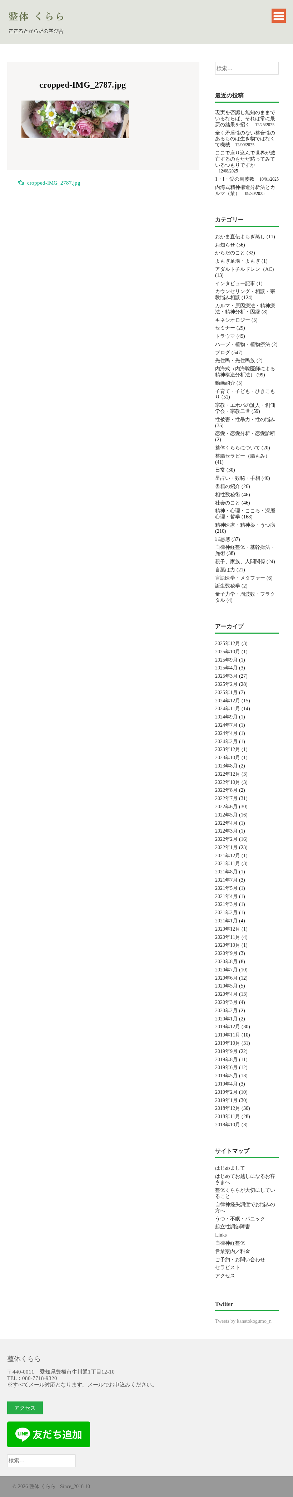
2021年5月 (226, 888)
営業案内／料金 (232, 1251)
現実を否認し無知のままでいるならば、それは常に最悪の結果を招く (245, 118)
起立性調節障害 (232, 1226)
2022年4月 (226, 823)
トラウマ (225, 336)
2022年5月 (226, 815)
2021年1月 (226, 920)
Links (221, 1235)
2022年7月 (226, 798)
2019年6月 (226, 1067)
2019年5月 (226, 1075)
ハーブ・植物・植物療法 (242, 344)
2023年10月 (227, 757)
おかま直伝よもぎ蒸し (240, 236)
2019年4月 (226, 1084)
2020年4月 (226, 994)
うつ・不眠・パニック (240, 1219)
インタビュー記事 (235, 283)
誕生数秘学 (227, 586)
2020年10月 (227, 945)
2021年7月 (226, 880)
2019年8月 (226, 1059)
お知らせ (225, 245)
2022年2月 (226, 839)
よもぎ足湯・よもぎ (237, 261)
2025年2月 (226, 684)
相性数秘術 (227, 494)
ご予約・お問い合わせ (240, 1259)
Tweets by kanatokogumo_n (243, 1321)
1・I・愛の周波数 (234, 179)
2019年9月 (226, 1051)
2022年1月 (226, 847)
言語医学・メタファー (240, 578)
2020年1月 (226, 1018)
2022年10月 (227, 782)
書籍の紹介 (227, 486)
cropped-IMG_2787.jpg (53, 183)
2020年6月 (226, 978)
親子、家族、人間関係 (240, 561)
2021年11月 (227, 863)
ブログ (222, 352)
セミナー (225, 328)
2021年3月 (226, 904)
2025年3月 (226, 676)
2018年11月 (227, 1116)
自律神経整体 (230, 1243)
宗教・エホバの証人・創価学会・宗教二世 (245, 408)
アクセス (225, 1275)
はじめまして (230, 1168)
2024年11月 (227, 708)
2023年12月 (227, 749)
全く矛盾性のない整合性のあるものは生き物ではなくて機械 (245, 139)
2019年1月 (226, 1100)
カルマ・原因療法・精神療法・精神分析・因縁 (245, 308)
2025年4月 (226, 668)
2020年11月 (227, 937)
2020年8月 (226, 961)
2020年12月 (227, 929)
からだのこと (230, 252)
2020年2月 (226, 1010)
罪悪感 (222, 539)
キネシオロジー (232, 320)
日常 (220, 470)
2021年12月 (227, 855)
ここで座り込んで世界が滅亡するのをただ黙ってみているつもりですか (245, 159)
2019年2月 (226, 1092)
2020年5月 (226, 986)
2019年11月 (227, 1035)
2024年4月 (226, 733)
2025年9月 (226, 660)
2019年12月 (227, 1026)
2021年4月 (226, 896)
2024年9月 (226, 717)
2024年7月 (226, 725)
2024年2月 (226, 741)
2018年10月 (227, 1124)
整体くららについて (237, 447)
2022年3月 (226, 831)
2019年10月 (227, 1043)
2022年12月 (227, 774)
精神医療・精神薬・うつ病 (245, 525)
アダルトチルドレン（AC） (246, 269)
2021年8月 (226, 871)
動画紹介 (225, 383)
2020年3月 (226, 1002)
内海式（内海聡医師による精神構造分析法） (245, 371)
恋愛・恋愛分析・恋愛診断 (245, 433)
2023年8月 (226, 766)
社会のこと (227, 503)
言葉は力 (225, 569)
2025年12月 (227, 643)
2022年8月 (226, 790)
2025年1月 (226, 692)
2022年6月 (226, 806)
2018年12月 (227, 1108)
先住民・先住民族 (235, 360)
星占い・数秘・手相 (237, 478)
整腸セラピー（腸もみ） (242, 456)
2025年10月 (227, 651)
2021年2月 (226, 912)
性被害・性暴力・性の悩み (245, 419)
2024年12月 (227, 700)
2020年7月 (226, 969)
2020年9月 (226, 953)
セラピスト (227, 1267)
